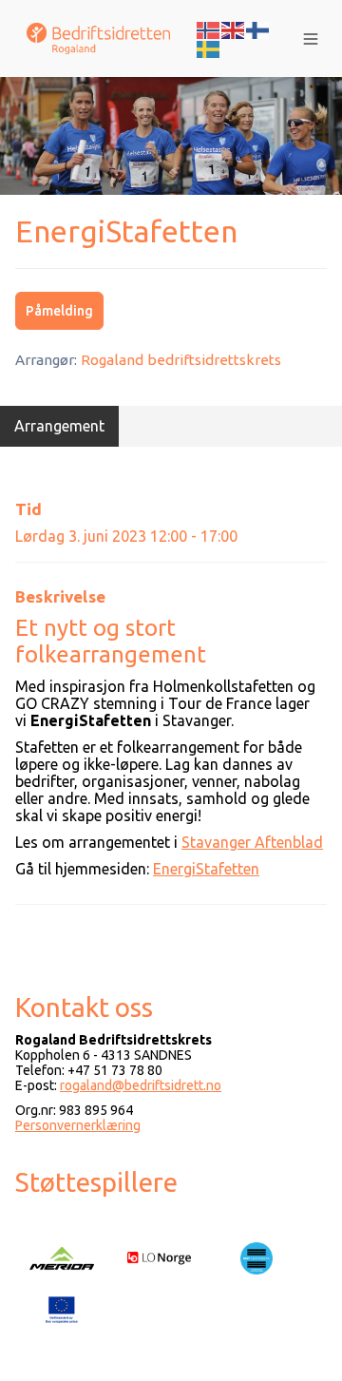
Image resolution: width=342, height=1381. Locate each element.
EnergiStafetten (206, 868)
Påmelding (59, 310)
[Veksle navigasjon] (311, 39)
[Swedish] (209, 47)
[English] (233, 28)
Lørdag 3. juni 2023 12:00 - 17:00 (126, 536)
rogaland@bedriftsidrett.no (140, 1085)
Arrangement (59, 425)
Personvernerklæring (78, 1125)
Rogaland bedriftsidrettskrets (181, 360)
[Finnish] (258, 28)
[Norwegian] (209, 28)
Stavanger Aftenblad (252, 842)
